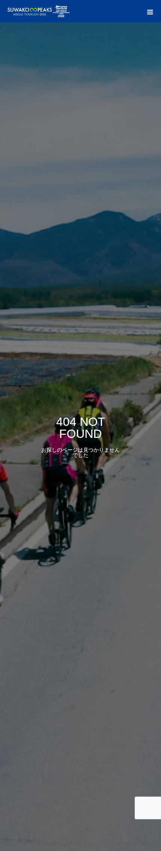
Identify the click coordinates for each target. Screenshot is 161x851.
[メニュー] (150, 11)
